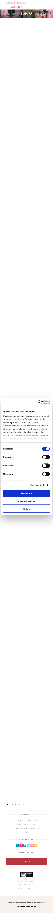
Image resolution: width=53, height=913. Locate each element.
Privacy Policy (26, 885)
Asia (12, 64)
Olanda (22, 673)
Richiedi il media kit (26, 820)
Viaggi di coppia (36, 381)
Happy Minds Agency (26, 906)
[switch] (46, 457)
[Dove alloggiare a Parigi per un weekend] (26, 728)
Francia (21, 763)
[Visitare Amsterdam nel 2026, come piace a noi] (26, 648)
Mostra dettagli (37, 485)
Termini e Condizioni (26, 889)
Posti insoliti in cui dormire (26, 214)
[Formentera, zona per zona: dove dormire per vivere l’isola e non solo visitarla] (26, 118)
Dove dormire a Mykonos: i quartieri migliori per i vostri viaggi (26, 373)
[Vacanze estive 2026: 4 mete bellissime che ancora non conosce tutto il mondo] (26, 272)
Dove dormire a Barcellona (26, 595)
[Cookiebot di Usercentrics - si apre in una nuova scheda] (38, 402)
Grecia (11, 381)
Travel (39, 64)
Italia (30, 64)
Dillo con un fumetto (26, 828)
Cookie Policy (26, 881)
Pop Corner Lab (26, 824)
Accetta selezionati (26, 501)
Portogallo (22, 527)
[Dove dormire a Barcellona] (26, 577)
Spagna (22, 147)
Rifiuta (26, 509)
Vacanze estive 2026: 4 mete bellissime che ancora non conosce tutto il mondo (26, 298)
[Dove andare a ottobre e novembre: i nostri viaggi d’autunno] (26, 34)
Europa (21, 64)
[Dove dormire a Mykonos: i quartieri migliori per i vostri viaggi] (26, 351)
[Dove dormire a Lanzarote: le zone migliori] (26, 189)
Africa (16, 306)
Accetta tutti (26, 493)
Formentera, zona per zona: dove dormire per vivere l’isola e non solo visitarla (26, 140)
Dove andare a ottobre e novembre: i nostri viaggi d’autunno (26, 56)
